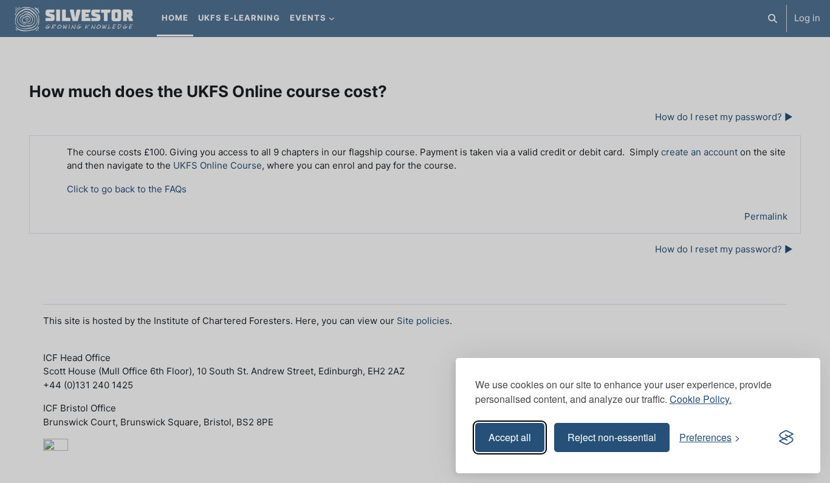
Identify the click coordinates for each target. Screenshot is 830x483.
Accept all (510, 437)
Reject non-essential (612, 437)
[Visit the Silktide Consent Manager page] (786, 437)
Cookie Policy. (701, 399)
